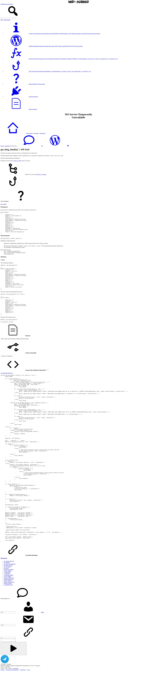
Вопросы (35, 84)
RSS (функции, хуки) (66, 33)
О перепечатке (23, 669)
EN (42, 146)
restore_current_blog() (9, 582)
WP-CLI (72, 46)
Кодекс (46, 46)
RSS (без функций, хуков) (78, 33)
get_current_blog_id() (9, 561)
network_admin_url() (9, 577)
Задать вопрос (41, 84)
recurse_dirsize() (8, 580)
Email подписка (96, 33)
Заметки (35, 109)
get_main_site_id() (8, 565)
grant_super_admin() (9, 569)
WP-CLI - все (114, 58)
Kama (2, 146)
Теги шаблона (49, 58)
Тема (63, 46)
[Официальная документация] (55, 146)
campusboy (7, 146)
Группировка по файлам (66, 58)
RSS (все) (58, 33)
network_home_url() (8, 579)
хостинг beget (15, 668)
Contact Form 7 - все (106, 58)
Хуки (33, 71)
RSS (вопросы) (88, 33)
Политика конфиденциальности (12, 669)
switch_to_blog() (18, 160)
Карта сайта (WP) (53, 46)
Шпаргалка (42, 46)
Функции (36, 58)
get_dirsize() (7, 562)
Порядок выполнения (40, 71)
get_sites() (6, 568)
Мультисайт (42, 133)
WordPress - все (76, 58)
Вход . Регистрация (5, 19)
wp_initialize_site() (8, 584)
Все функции (29, 133)
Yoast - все (92, 58)
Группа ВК (52, 33)
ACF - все (98, 58)
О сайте (35, 33)
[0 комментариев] (29, 146)
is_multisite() (7, 573)
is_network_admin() (8, 575)
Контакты (39, 33)
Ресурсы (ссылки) (78, 46)
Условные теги (42, 58)
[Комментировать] (13, 648)
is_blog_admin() (8, 571)
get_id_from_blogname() (10, 564)
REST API (66, 46)
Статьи (28, 669)
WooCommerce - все (85, 58)
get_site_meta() (7, 566)
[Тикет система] (68, 146)
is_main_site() (7, 572)
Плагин (59, 46)
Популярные (56, 58)
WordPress (36, 46)
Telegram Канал (46, 33)
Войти (42, 612)
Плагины (36, 96)
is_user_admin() (7, 576)
